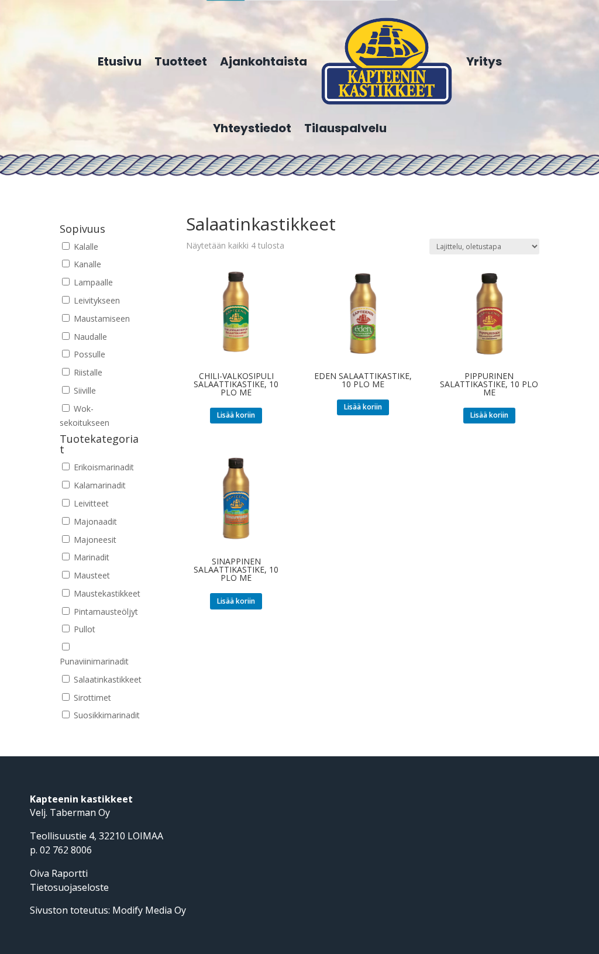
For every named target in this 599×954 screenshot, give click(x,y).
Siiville (83, 390)
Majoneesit (93, 539)
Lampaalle (92, 282)
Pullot (83, 629)
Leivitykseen (95, 300)
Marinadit (90, 557)
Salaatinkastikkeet (106, 679)
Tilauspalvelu (345, 128)
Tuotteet (180, 61)
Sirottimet (91, 697)
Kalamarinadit (98, 485)
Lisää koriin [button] (236, 415)
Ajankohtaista (263, 61)
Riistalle (86, 372)
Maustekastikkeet (105, 593)
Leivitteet (90, 503)
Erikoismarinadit (102, 467)
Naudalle (89, 336)
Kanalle (86, 264)
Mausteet (90, 575)
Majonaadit (94, 521)
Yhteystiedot (252, 128)
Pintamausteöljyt (104, 611)
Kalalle (84, 246)
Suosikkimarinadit (105, 715)
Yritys (484, 61)
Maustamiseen (100, 318)
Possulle (88, 354)
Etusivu (120, 61)
